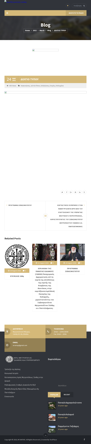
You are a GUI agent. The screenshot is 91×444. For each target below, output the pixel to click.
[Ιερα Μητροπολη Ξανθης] (16, 2)
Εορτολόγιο (62, 385)
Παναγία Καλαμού (66, 414)
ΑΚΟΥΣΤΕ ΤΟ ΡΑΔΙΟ (76, 13)
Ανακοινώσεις (25, 86)
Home (27, 30)
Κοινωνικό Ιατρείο (11, 373)
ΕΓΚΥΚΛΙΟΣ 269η (17, 276)
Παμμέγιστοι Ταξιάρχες (68, 426)
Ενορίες (52, 86)
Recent (67, 394)
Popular (54, 395)
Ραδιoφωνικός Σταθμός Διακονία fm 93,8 (20, 385)
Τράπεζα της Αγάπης (12, 369)
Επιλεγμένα (60, 86)
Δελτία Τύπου (35, 86)
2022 (35, 30)
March (42, 30)
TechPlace (53, 440)
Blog (49, 30)
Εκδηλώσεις (45, 86)
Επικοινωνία (9, 396)
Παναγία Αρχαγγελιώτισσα (70, 402)
